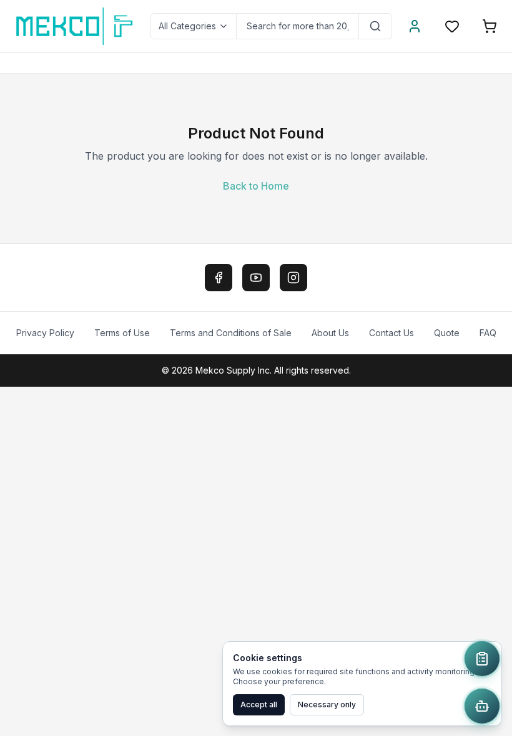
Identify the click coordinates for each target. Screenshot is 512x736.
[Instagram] (293, 277)
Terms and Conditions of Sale (231, 332)
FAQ (488, 332)
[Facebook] (218, 277)
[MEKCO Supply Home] (75, 26)
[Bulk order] (482, 658)
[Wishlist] (452, 26)
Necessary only (327, 704)
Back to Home (256, 186)
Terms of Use (122, 332)
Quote (447, 332)
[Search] (375, 26)
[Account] (414, 26)
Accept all (258, 704)
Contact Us (391, 332)
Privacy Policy (45, 332)
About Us (330, 332)
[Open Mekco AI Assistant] (482, 706)
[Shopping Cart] (489, 26)
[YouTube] (256, 277)
